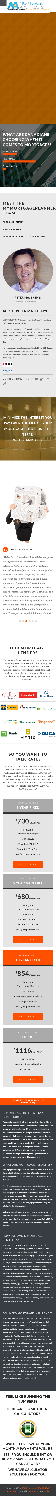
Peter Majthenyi (14, 222)
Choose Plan (27, 864)
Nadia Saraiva (12, 229)
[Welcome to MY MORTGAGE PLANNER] (28, 6)
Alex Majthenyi (13, 236)
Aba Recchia (38, 236)
